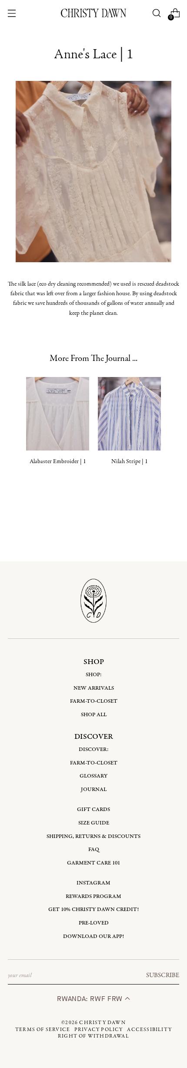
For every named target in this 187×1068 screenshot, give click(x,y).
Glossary (93, 776)
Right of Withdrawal (93, 1036)
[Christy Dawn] (93, 13)
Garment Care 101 (93, 863)
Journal (94, 789)
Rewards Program (93, 896)
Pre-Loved (94, 923)
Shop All (94, 714)
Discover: (94, 749)
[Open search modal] (156, 13)
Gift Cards (93, 809)
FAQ (93, 849)
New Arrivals (93, 688)
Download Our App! (93, 936)
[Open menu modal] (12, 13)
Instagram (93, 883)
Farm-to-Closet (93, 701)
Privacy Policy (98, 1029)
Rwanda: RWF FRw (90, 998)
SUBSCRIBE (162, 975)
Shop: (94, 674)
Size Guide (93, 823)
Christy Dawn (102, 1022)
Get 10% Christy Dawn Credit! (93, 909)
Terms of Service (42, 1029)
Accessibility (149, 1029)
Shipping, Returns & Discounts (93, 836)
